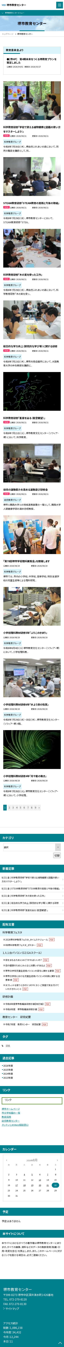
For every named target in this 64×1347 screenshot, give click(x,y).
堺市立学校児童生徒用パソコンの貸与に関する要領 (32, 970)
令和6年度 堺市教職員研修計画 (24, 1009)
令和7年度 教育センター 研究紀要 (25, 1024)
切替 (57, 855)
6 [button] (24, 807)
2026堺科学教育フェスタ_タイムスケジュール (29, 939)
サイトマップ (12, 1309)
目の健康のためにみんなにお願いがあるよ (28, 965)
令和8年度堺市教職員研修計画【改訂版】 (27, 1004)
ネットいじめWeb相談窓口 (15, 1124)
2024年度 (8, 1073)
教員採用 (6, 1116)
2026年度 (8, 1065)
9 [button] (35, 807)
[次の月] (57, 1160)
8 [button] (31, 807)
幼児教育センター (11, 1120)
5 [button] (20, 807)
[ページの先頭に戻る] (60, 1343)
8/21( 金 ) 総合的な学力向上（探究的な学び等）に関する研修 (30, 902)
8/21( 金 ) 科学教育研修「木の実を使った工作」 (23, 895)
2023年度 (8, 1077)
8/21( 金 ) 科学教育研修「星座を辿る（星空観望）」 (25, 910)
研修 (8, 1045)
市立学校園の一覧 (11, 1112)
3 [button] (13, 807)
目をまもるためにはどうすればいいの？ (26, 959)
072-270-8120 (18, 1299)
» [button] (39, 807)
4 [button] (16, 807)
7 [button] (28, 807)
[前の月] (6, 1160)
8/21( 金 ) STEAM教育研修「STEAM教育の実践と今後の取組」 (31, 888)
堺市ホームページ (11, 1108)
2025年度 (8, 1069)
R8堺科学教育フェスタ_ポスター (23, 945)
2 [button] (9, 807)
